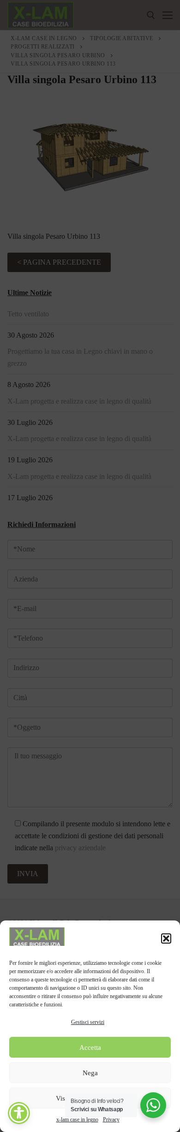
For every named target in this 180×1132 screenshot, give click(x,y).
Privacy (111, 1119)
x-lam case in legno (77, 1119)
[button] (166, 938)
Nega (90, 1073)
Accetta (90, 1047)
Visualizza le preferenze (90, 1098)
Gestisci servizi (87, 1022)
